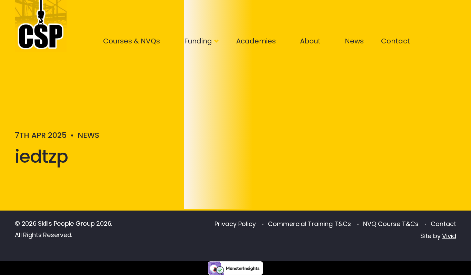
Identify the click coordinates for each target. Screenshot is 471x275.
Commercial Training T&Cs (309, 224)
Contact (395, 41)
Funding (198, 41)
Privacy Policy (235, 224)
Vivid (449, 236)
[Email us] (452, 39)
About (310, 41)
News (354, 41)
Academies (256, 41)
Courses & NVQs (131, 41)
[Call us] (429, 39)
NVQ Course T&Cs (391, 224)
